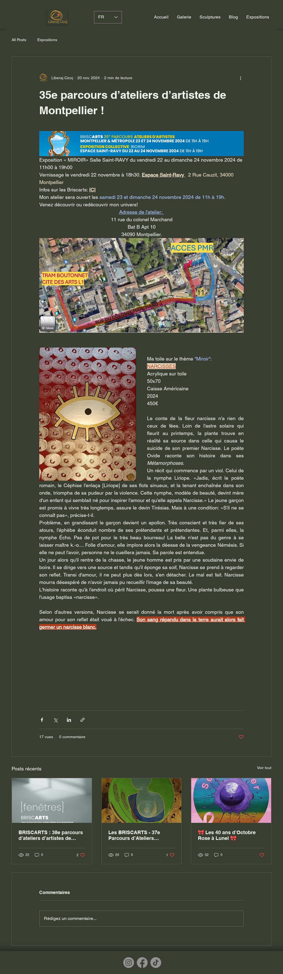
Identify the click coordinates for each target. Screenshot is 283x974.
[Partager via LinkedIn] (69, 719)
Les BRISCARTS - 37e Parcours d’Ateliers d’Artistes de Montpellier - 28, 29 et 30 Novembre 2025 (140, 835)
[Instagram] (128, 962)
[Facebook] (142, 962)
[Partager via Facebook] (41, 719)
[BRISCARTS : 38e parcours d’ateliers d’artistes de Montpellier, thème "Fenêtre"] (52, 800)
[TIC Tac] (155, 962)
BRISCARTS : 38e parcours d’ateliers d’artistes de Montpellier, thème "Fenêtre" (51, 835)
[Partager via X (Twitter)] (55, 719)
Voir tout (264, 767)
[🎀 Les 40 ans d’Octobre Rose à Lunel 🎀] (231, 800)
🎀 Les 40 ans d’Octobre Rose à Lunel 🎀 (227, 835)
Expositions (47, 40)
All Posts (19, 40)
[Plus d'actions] (240, 77)
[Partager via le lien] (82, 719)
